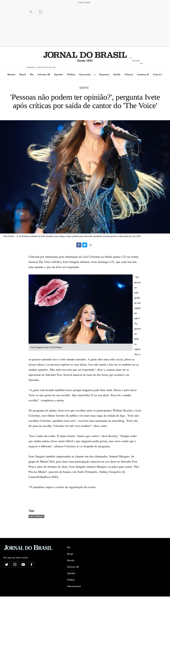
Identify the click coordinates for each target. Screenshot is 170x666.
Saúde (117, 74)
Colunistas (159, 74)
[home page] (85, 54)
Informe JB (44, 74)
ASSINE (136, 60)
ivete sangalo (36, 516)
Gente (84, 87)
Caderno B (143, 74)
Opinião (58, 74)
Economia (85, 74)
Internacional (74, 586)
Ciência (129, 74)
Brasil (22, 74)
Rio (32, 74)
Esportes (104, 74)
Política (71, 74)
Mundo (11, 74)
